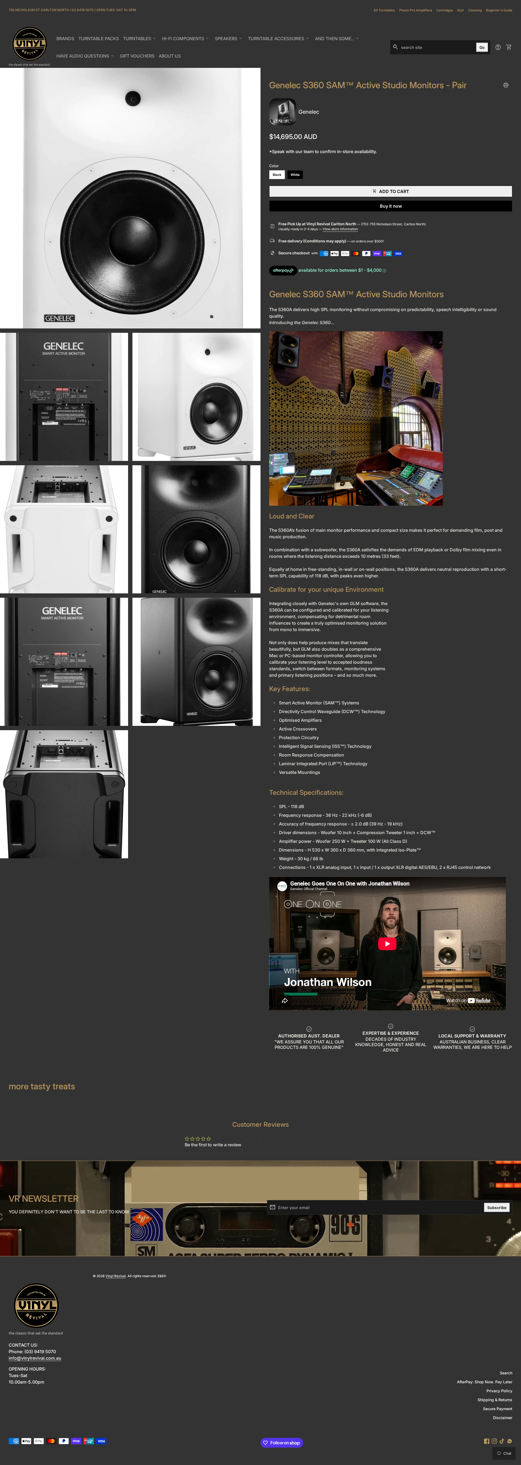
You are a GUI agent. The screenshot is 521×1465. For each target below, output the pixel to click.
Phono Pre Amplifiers (415, 10)
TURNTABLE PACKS (98, 38)
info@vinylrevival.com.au (35, 1358)
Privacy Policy (499, 1390)
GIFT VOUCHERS (138, 57)
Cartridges (444, 10)
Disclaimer (502, 1417)
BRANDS (66, 40)
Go (482, 47)
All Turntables (384, 10)
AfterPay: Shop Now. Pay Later (484, 1381)
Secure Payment (497, 1408)
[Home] (29, 47)
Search (506, 1373)
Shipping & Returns (495, 1399)
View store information (340, 229)
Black (277, 175)
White (295, 175)
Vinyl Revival (116, 1276)
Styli (460, 10)
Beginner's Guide (499, 10)
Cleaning (475, 10)
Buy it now (391, 206)
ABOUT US (170, 57)
